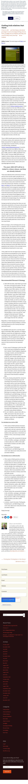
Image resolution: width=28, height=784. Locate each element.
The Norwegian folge (7, 632)
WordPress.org (6, 750)
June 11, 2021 (6, 30)
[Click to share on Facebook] (5, 517)
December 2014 (6, 656)
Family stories (9, 35)
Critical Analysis (15, 30)
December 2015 (6, 647)
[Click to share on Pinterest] (11, 517)
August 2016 (5, 686)
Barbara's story (21, 561)
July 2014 (5, 654)
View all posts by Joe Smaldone (17, 551)
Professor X (5, 628)
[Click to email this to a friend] (2, 517)
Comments (6, 748)
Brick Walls (21, 33)
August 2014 (5, 672)
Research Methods (14, 33)
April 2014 (5, 651)
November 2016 (6, 691)
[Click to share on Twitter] (8, 517)
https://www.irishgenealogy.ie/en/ (10, 147)
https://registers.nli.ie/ (17, 106)
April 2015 (5, 674)
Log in (4, 744)
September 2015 (6, 677)
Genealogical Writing (16, 32)
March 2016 (5, 681)
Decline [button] (17, 18)
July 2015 (5, 658)
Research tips (6, 728)
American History (7, 711)
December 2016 (6, 693)
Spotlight (7, 33)
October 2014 (6, 644)
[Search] (24, 615)
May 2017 (5, 663)
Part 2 (3, 43)
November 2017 (6, 700)
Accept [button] (10, 18)
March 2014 (5, 670)
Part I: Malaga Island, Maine (9, 630)
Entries (5, 746)
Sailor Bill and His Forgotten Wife (10, 625)
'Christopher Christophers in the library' (13, 559)
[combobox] (13, 615)
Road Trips (15, 35)
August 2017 (5, 665)
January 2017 (6, 695)
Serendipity (5, 730)
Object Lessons (6, 721)
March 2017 (5, 660)
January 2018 (6, 667)
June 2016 (5, 684)
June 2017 (5, 697)
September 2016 (6, 688)
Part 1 (21, 41)
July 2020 (5, 649)
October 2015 (6, 679)
